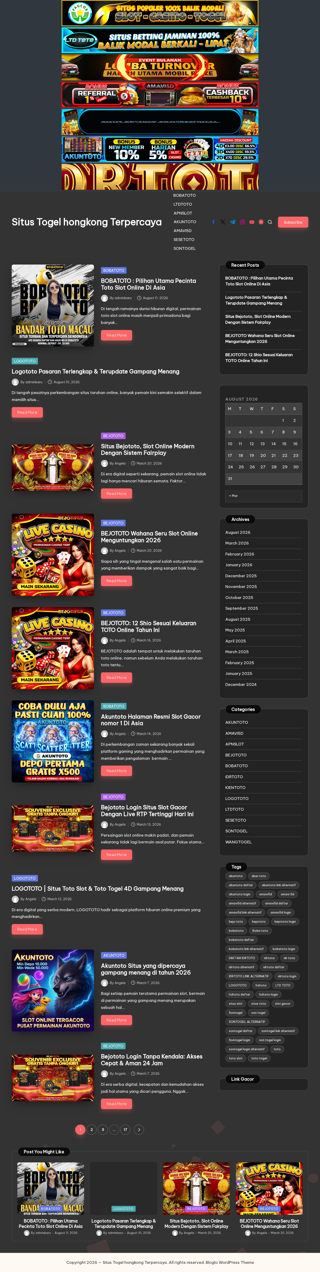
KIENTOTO (235, 787)
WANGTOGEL (238, 842)
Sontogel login (239, 1040)
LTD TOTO (282, 985)
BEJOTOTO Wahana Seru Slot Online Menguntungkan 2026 (149, 537)
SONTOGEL (236, 831)
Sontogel (235, 1013)
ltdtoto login (268, 994)
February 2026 (239, 554)
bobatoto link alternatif (246, 949)
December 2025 (241, 575)
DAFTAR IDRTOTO (242, 958)
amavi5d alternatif (242, 903)
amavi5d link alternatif (245, 912)
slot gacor (282, 1004)
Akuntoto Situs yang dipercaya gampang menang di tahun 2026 (146, 969)
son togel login (270, 1040)
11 (240, 443)
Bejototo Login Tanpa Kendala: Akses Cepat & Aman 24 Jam (152, 1060)
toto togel (259, 1058)
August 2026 (237, 532)
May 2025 (235, 630)
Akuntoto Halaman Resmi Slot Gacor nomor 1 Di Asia (151, 720)
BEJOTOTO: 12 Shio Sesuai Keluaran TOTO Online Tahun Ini (148, 626)
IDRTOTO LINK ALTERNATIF (249, 976)
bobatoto (236, 931)
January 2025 (238, 673)
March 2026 (237, 543)
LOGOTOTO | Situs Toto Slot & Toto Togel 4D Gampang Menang (98, 888)
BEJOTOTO (113, 436)
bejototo (259, 922)
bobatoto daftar (241, 940)
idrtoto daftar (273, 967)
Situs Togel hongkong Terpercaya (87, 222)
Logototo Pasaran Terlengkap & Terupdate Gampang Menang (95, 371)
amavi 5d (287, 894)
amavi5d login (281, 912)
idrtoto (269, 958)
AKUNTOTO (113, 955)
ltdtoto (261, 985)
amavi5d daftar (276, 903)
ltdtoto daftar (239, 994)
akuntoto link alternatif (279, 885)
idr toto (289, 958)
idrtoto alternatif (241, 967)
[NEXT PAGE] (139, 1130)
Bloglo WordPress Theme (230, 1262)
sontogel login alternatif (247, 1049)
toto (277, 1049)
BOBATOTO (113, 270)
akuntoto (236, 876)
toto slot (235, 1058)
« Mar (233, 496)
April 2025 (235, 641)
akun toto (259, 876)
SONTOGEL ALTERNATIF (247, 1022)
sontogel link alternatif (278, 1031)
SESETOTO (235, 820)
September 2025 (241, 608)
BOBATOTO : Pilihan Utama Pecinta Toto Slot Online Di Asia (148, 284)
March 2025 (237, 652)
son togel (258, 1013)
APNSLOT (234, 744)
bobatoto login (284, 949)
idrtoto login (287, 976)
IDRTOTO (234, 776)
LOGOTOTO (25, 361)
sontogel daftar (241, 1031)
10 (230, 443)
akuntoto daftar (241, 885)
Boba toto (260, 931)
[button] (293, 222)
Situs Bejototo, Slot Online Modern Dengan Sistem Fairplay (147, 449)
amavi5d (265, 894)
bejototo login (285, 922)
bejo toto (236, 922)
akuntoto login (239, 894)
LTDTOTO (234, 809)
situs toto (258, 1004)
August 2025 (237, 619)
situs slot (235, 1004)
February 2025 (239, 662)
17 (125, 1130)
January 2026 (238, 565)
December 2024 (241, 684)
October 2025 (239, 597)
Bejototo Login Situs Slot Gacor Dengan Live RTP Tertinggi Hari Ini (147, 810)
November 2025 (241, 586)
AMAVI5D (234, 733)
